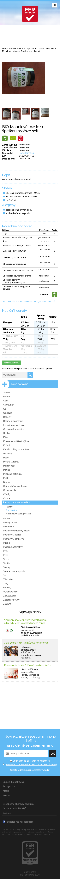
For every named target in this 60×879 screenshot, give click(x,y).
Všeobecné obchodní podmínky (18, 804)
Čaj (4, 409)
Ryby (5, 551)
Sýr (5, 575)
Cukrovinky (8, 405)
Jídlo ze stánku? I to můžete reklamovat (26, 643)
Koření (6, 445)
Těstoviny (8, 579)
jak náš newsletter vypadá (36, 770)
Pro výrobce (9, 786)
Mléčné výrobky (11, 462)
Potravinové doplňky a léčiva (17, 531)
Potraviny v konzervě (13, 539)
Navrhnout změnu (11, 363)
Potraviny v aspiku (12, 535)
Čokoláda (7, 413)
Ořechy (6, 494)
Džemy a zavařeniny (13, 421)
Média (6, 791)
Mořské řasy (9, 466)
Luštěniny (7, 454)
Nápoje (6, 482)
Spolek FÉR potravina (13, 782)
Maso (6, 458)
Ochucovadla (9, 490)
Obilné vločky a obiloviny (15, 486)
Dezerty (7, 417)
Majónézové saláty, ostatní (18, 514)
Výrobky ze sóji (10, 592)
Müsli (5, 478)
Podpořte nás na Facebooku (19, 822)
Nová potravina (19, 384)
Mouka (6, 470)
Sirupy (6, 559)
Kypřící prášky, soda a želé (16, 449)
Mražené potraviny (12, 474)
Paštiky (9, 507)
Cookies (6, 813)
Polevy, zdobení (10, 523)
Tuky (5, 584)
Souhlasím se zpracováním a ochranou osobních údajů (31, 765)
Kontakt (7, 795)
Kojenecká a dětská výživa (16, 441)
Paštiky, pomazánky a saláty (16, 502)
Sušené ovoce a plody (14, 571)
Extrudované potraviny (14, 425)
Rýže (5, 555)
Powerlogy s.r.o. (26, 153)
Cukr (5, 401)
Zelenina (7, 604)
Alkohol (6, 393)
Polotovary (8, 527)
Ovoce (6, 498)
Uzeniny (7, 588)
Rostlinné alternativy (13, 547)
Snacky (6, 567)
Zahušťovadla (9, 596)
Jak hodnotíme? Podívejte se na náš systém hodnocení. (28, 301)
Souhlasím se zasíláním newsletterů (31, 761)
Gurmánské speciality (13, 429)
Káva (5, 437)
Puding (6, 543)
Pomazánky (44, 49)
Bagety (6, 397)
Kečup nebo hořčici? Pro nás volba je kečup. (28, 665)
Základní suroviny (11, 600)
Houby (6, 433)
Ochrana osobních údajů (14, 808)
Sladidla (6, 563)
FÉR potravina (9, 49)
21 (5, 140)
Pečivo (6, 519)
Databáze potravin (27, 49)
